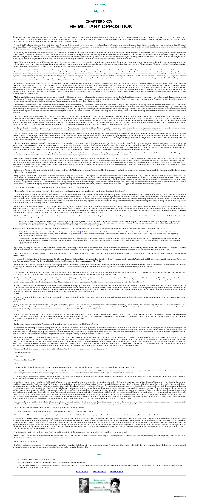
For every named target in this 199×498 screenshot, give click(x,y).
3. (17, 465)
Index (99, 472)
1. (17, 459)
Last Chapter (82, 472)
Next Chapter (116, 472)
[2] (179, 234)
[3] (113, 392)
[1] (81, 232)
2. (17, 462)
